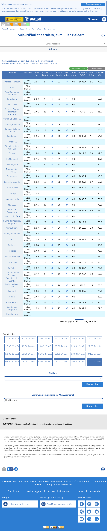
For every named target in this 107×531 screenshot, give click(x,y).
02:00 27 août (61, 354)
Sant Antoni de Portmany (12, 273)
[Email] (4, 470)
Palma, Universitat (12, 233)
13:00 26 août (45, 338)
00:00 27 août (28, 354)
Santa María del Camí (12, 285)
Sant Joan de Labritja (12, 279)
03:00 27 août (78, 354)
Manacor (12, 205)
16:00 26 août (94, 338)
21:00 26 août (78, 346)
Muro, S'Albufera (12, 216)
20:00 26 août (61, 346)
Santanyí (12, 291)
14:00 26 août (61, 338)
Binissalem (12, 104)
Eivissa (12, 153)
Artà (12, 87)
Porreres (12, 250)
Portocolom (12, 262)
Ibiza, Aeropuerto (12, 182)
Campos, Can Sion (12, 124)
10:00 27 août (94, 361)
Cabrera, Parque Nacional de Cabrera (12, 112)
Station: (53, 373)
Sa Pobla (12, 268)
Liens (80, 491)
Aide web (95, 491)
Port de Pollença (12, 256)
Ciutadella (12, 141)
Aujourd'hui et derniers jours (43, 29)
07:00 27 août (45, 361)
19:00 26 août (45, 346)
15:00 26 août (78, 338)
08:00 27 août (61, 361)
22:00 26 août (94, 346)
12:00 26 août (28, 338)
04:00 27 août (94, 354)
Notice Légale (34, 491)
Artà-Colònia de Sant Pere (12, 93)
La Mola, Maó (12, 187)
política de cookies (90, 11)
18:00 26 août (28, 346)
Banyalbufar (12, 99)
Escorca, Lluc (12, 164)
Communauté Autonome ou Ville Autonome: (53, 394)
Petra (12, 239)
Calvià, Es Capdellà (12, 118)
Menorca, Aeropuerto (12, 210)
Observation (25, 29)
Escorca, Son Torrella (12, 170)
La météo (13, 29)
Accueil (5, 29)
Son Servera (12, 314)
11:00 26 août (12, 338)
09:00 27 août (78, 361)
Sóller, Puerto (12, 302)
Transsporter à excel (78, 68)
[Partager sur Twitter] (16, 469)
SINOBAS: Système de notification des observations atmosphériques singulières (37, 424)
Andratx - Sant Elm (12, 81)
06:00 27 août (28, 361)
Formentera (12, 176)
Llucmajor (12, 193)
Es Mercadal (12, 159)
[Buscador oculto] (104, 19)
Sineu (12, 296)
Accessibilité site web (59, 491)
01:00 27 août (45, 354)
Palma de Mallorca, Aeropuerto (12, 222)
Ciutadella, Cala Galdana (12, 147)
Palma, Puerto (12, 227)
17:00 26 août (12, 346)
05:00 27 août (12, 361)
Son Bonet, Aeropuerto (12, 308)
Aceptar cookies (93, 4)
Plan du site (13, 491)
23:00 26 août (12, 354)
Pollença (12, 245)
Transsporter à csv (96, 68)
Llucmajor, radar (12, 199)
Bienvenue (93, 19)
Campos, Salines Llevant (12, 130)
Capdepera (12, 136)
